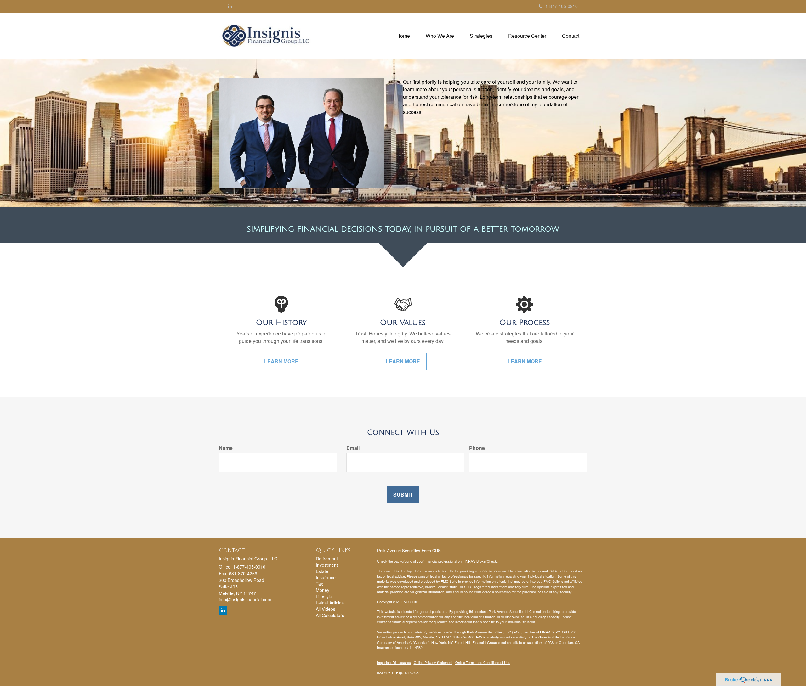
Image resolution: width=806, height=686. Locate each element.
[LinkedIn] (230, 6)
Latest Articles (330, 602)
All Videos (325, 609)
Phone (477, 448)
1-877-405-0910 (561, 6)
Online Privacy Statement (433, 662)
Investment (327, 565)
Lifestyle (324, 596)
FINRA (545, 631)
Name (226, 448)
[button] (440, 36)
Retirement (327, 558)
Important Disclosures (394, 662)
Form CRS (431, 551)
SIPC (556, 631)
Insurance (326, 577)
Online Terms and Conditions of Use (482, 662)
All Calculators (330, 615)
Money (322, 590)
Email (353, 448)
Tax (319, 584)
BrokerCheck (486, 561)
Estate (322, 571)
